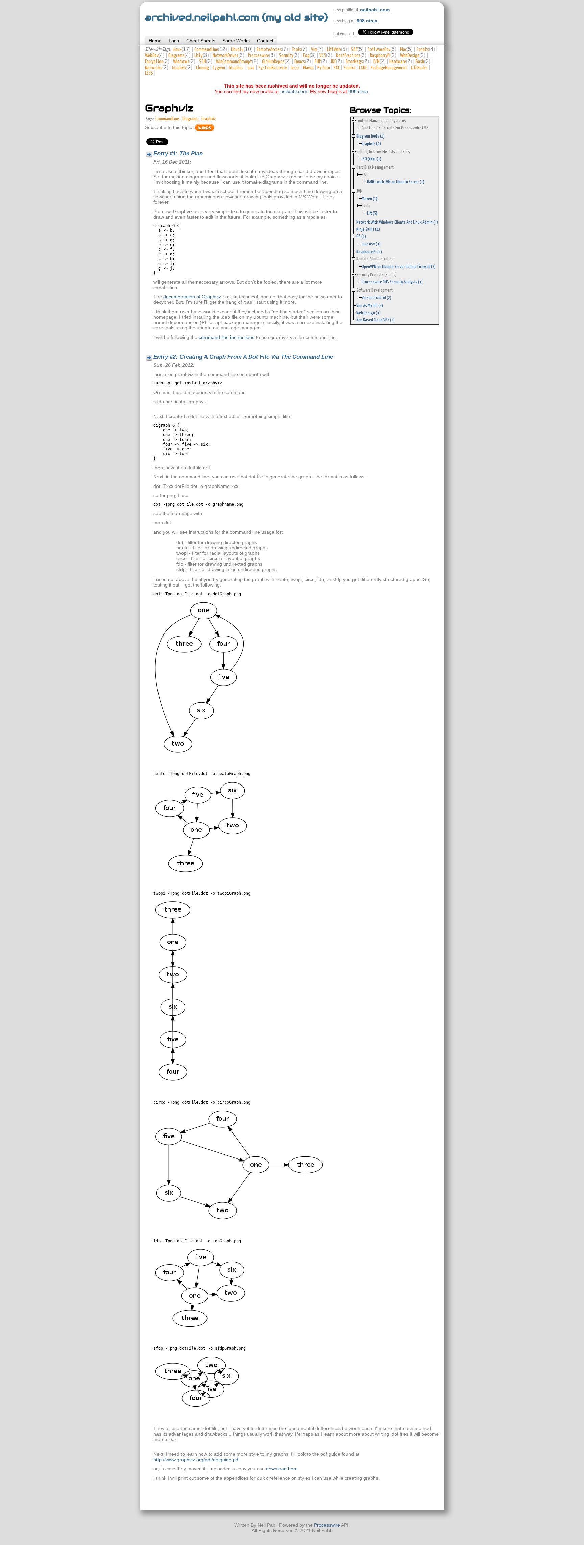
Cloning (202, 67)
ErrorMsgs (354, 61)
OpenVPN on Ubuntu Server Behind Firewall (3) (399, 266)
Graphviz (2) (371, 143)
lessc (295, 67)
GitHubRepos (273, 61)
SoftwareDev (378, 49)
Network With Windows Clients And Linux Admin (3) (397, 222)
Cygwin (219, 67)
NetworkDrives (225, 55)
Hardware (397, 61)
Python (323, 67)
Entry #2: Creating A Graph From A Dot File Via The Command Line (243, 357)
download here (282, 1468)
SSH (202, 61)
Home (155, 40)
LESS (149, 73)
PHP (318, 61)
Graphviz (179, 67)
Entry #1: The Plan (178, 153)
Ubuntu (237, 49)
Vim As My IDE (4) (369, 305)
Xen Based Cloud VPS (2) (375, 320)
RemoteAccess (269, 49)
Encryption (154, 61)
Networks (153, 67)
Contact (265, 40)
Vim (314, 49)
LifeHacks (419, 67)
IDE (333, 61)
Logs (174, 40)
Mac (403, 49)
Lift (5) (372, 213)
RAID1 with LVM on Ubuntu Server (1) (395, 182)
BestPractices (348, 55)
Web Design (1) (368, 312)
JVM (376, 61)
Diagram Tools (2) (370, 136)
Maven (308, 67)
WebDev (152, 55)
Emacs (299, 61)
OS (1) (361, 236)
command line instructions (226, 337)
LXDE (363, 67)
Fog (306, 55)
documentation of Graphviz (192, 296)
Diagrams (176, 55)
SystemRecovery (272, 67)
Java (250, 67)
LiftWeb (334, 49)
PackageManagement (389, 67)
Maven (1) (370, 198)
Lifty (198, 55)
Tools (296, 49)
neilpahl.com (375, 10)
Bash (420, 61)
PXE (337, 67)
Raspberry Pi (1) (369, 252)
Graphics (236, 67)
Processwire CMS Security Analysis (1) (392, 282)
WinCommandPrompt (234, 61)
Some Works (236, 40)
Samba (349, 67)
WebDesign (409, 55)
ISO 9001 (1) (371, 159)
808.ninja (367, 20)
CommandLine (206, 49)
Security (286, 55)
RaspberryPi (380, 55)
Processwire (258, 55)
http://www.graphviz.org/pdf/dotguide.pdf (196, 1459)
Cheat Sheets (200, 40)
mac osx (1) (371, 244)
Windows (181, 61)
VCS (322, 55)
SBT (354, 49)
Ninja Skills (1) (368, 229)
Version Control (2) (376, 297)
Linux (177, 49)
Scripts (422, 49)
